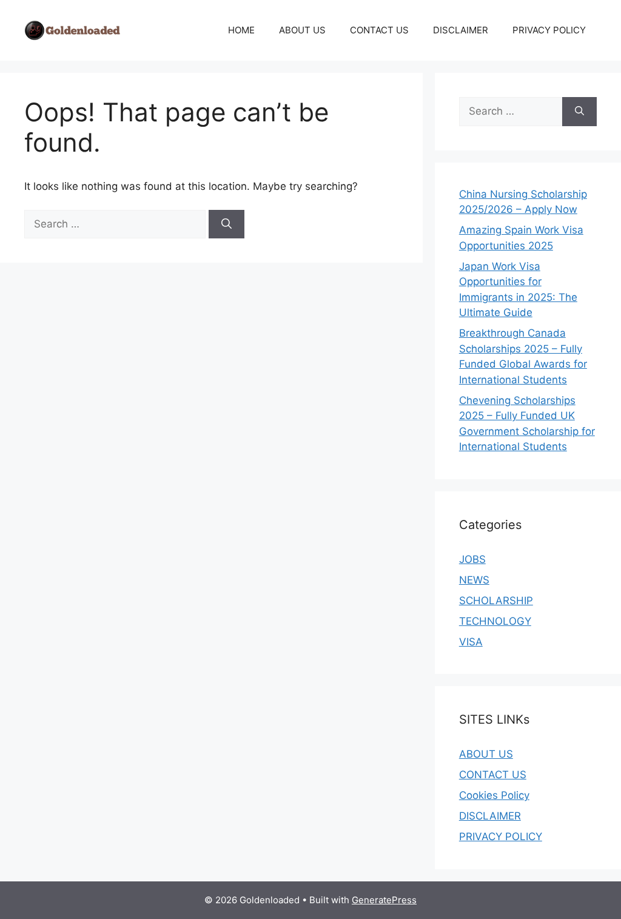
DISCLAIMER (460, 30)
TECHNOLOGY (495, 621)
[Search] (226, 224)
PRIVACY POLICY (549, 30)
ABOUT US (302, 30)
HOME (241, 30)
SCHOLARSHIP (496, 600)
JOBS (472, 559)
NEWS (474, 580)
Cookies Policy (494, 795)
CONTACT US (379, 30)
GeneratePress (384, 900)
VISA (471, 642)
